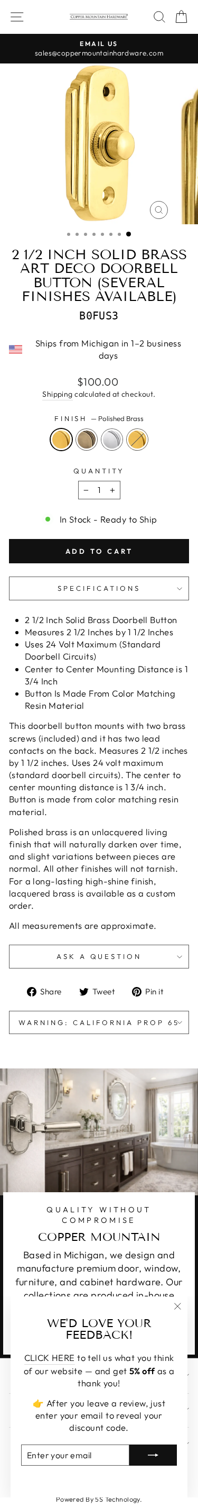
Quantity (99, 471)
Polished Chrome (111, 439)
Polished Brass (61, 439)
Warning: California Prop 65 (99, 1022)
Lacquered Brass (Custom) (137, 439)
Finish (99, 418)
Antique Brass (86, 439)
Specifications (99, 588)
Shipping (57, 394)
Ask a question (99, 956)
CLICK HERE (49, 1357)
